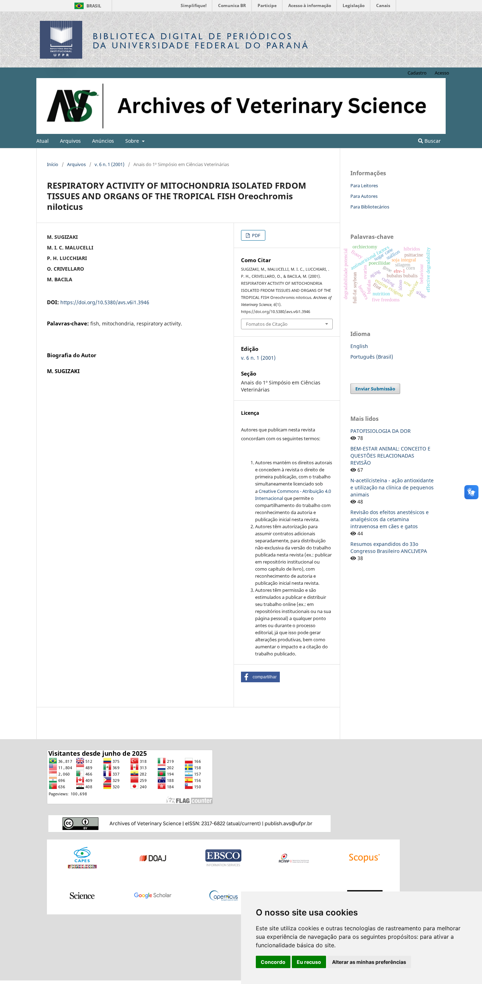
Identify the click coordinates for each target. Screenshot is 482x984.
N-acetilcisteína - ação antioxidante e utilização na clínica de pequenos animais (392, 487)
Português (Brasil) (371, 356)
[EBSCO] (223, 857)
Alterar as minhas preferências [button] (369, 962)
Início (52, 164)
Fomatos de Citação (267, 324)
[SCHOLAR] (153, 895)
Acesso (442, 73)
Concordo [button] (273, 962)
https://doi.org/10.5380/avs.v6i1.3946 (104, 302)
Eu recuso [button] (309, 962)
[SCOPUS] (364, 857)
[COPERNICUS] (223, 895)
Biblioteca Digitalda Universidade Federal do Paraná (201, 40)
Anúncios (103, 140)
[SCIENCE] (82, 895)
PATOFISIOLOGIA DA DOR (380, 431)
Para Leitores (364, 185)
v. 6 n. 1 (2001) (110, 164)
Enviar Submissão (375, 388)
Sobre (132, 140)
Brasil (86, 6)
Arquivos (70, 140)
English (359, 346)
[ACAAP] (294, 857)
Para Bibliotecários (369, 207)
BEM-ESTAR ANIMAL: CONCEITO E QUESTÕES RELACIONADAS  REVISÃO (390, 455)
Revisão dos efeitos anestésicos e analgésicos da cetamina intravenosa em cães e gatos (389, 519)
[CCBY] (189, 823)
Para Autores (364, 196)
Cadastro (417, 73)
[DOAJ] (153, 857)
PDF (255, 235)
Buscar (432, 140)
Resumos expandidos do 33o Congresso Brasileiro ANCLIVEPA (388, 547)
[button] (260, 677)
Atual (42, 140)
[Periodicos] (82, 857)
